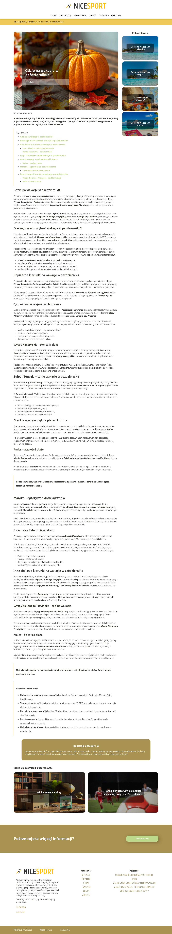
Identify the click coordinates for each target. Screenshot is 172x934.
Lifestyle (116, 15)
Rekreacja (65, 15)
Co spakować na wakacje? (140, 98)
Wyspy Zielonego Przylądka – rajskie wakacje (42, 178)
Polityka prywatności (23, 930)
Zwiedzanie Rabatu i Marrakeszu (36, 170)
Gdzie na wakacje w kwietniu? (140, 48)
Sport (53, 15)
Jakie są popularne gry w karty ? (134, 891)
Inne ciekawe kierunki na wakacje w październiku (44, 174)
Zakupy (92, 15)
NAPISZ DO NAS (142, 839)
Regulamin (65, 930)
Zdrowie (104, 15)
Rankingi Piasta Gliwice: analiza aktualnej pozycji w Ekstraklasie (123, 792)
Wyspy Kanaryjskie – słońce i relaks (37, 152)
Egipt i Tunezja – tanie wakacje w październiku (43, 155)
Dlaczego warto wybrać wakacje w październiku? (44, 141)
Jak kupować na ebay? (49, 792)
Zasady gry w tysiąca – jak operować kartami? (134, 887)
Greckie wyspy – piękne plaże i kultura (39, 159)
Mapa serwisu (46, 930)
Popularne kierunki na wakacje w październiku (42, 144)
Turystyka (80, 15)
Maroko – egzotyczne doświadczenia (38, 167)
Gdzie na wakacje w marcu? (140, 124)
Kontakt (20, 912)
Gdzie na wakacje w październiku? (36, 137)
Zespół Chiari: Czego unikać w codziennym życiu (134, 883)
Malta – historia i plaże (32, 181)
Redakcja (21, 907)
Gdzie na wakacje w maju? (140, 73)
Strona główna (20, 22)
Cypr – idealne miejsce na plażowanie (38, 148)
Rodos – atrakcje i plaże (32, 163)
